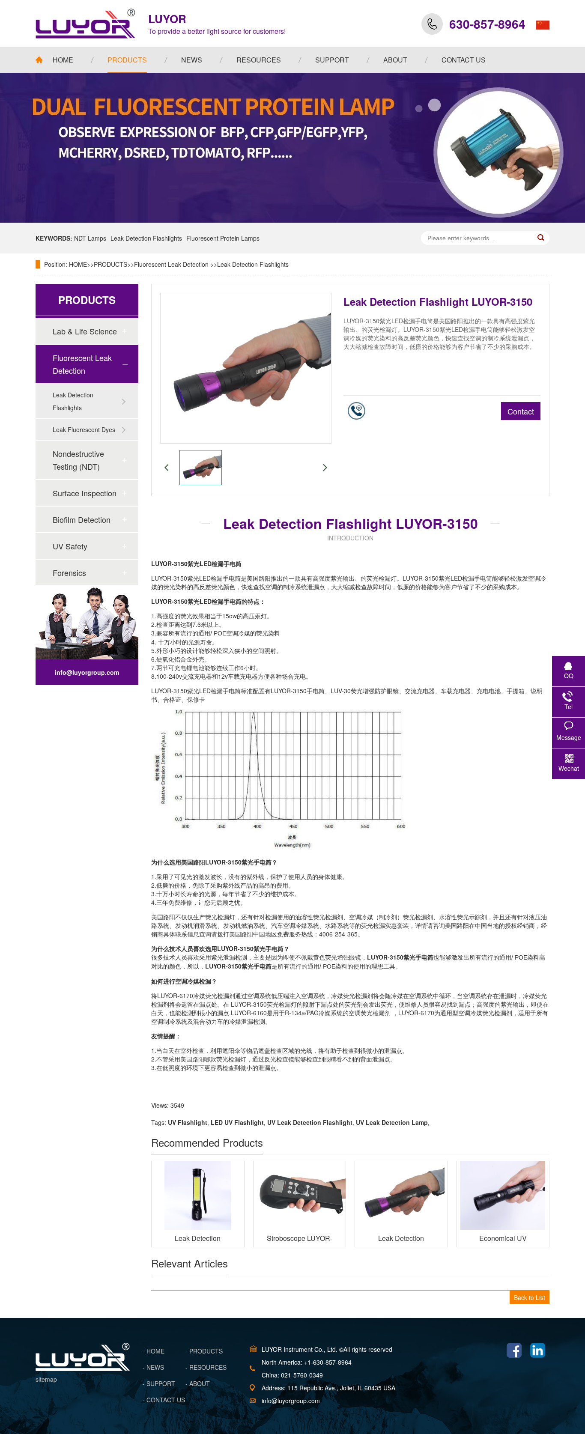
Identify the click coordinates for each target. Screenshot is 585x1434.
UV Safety (70, 546)
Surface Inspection (84, 492)
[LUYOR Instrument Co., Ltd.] (85, 24)
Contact (520, 411)
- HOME (153, 1351)
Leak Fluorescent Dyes (84, 429)
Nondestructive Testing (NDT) (78, 460)
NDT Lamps (90, 238)
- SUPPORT (159, 1383)
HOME (78, 264)
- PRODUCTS (204, 1351)
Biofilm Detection (81, 519)
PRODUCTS (110, 264)
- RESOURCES (206, 1367)
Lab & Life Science (85, 331)
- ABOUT (197, 1383)
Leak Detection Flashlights (146, 238)
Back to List (529, 1297)
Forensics (69, 572)
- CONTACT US (164, 1399)
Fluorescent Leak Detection (172, 264)
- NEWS (153, 1367)
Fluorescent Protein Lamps (223, 238)
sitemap (46, 1379)
